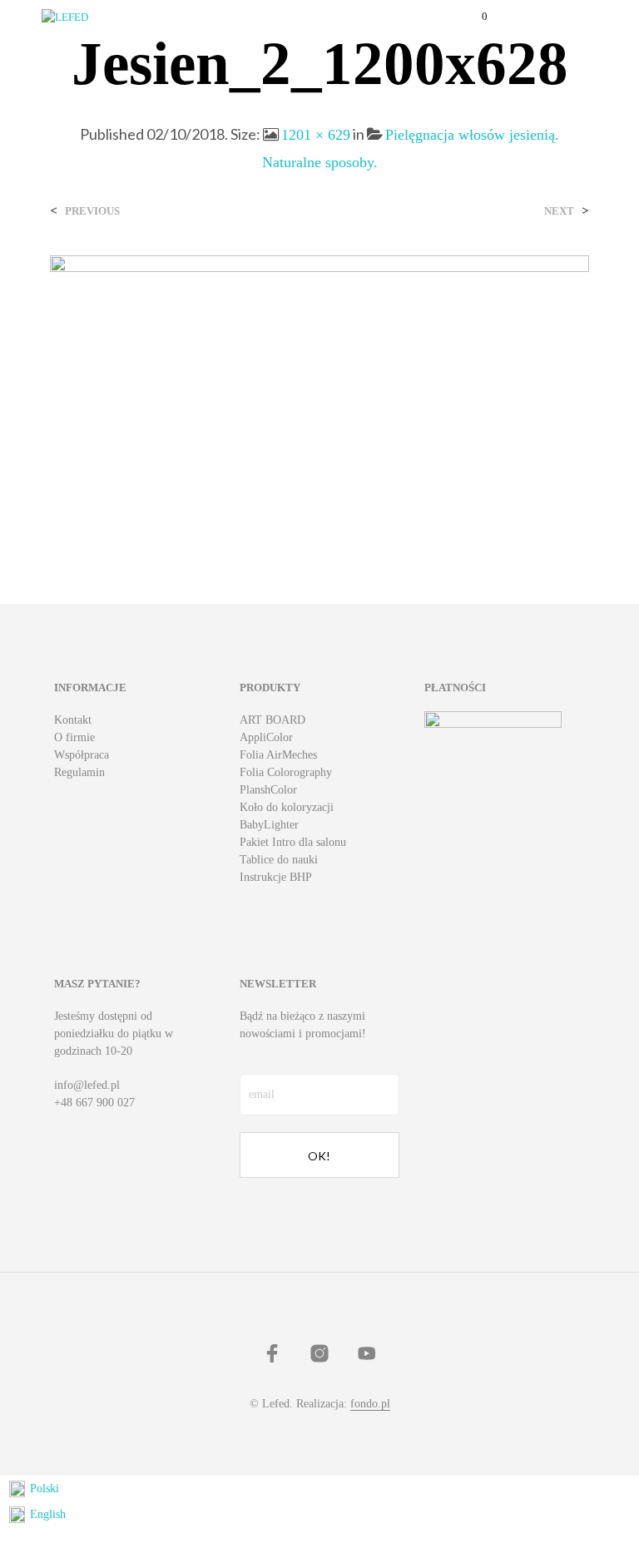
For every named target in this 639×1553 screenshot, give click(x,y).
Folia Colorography (286, 772)
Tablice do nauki (279, 859)
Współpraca (81, 755)
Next (559, 210)
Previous (92, 210)
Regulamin (79, 772)
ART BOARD (272, 720)
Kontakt (73, 720)
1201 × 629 (315, 134)
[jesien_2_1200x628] (319, 395)
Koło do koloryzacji (287, 807)
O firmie (74, 737)
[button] (473, 16)
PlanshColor (268, 790)
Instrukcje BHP (276, 877)
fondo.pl (370, 1403)
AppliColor (266, 737)
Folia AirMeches (278, 755)
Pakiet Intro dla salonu (293, 842)
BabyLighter (269, 825)
